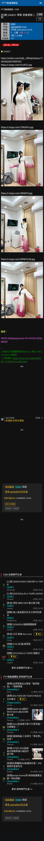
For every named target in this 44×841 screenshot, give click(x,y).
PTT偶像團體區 (7, 9)
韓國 (15, 487)
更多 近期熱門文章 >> (22, 668)
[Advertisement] (22, 391)
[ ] (10, 587)
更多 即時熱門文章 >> (22, 789)
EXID (17, 9)
